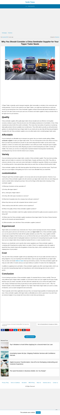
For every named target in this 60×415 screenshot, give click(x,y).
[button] (30, 6)
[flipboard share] (28, 330)
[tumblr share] (24, 330)
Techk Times (30, 2)
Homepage (4, 32)
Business (10, 32)
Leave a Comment (30, 336)
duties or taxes (20, 260)
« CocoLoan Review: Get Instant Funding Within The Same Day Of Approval (15, 325)
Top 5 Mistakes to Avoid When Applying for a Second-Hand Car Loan (31, 344)
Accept (38, 412)
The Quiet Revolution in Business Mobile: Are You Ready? (28, 371)
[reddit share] (20, 330)
